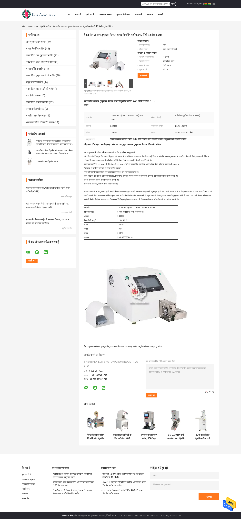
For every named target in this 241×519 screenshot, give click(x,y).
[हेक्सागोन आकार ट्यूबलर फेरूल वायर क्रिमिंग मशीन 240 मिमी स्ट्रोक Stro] (107, 59)
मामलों (160, 14)
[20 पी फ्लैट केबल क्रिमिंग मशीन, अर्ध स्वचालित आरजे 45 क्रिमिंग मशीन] (202, 420)
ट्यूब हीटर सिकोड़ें (34, 82)
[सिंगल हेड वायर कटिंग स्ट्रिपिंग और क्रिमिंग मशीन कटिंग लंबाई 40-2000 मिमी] (95, 420)
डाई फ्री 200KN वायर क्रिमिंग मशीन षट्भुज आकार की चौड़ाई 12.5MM (123, 475)
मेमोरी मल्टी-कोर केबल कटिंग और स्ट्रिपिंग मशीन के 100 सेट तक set (73, 484)
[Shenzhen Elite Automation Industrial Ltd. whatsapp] (39, 252)
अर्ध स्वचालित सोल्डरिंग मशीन (40, 122)
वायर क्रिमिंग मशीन (43, 26)
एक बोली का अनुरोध (194, 4)
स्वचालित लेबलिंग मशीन (37, 102)
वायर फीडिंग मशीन (34, 68)
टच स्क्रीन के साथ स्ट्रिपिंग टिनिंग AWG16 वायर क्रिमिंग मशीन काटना (122, 492)
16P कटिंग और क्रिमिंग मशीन (47, 161)
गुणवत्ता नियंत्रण (123, 14)
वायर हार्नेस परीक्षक (35, 108)
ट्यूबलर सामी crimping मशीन (98, 346)
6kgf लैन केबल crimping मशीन (150, 346)
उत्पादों (78, 14)
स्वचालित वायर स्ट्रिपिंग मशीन (40, 62)
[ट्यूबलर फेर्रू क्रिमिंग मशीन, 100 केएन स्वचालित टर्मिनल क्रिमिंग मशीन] (149, 420)
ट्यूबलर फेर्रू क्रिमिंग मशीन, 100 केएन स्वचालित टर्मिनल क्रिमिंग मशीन (149, 437)
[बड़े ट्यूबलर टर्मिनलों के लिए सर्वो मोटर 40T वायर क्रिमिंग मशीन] (122, 420)
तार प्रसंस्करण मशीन (36, 41)
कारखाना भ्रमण (105, 14)
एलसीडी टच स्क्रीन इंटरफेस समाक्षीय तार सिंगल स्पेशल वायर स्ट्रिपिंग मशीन (72, 475)
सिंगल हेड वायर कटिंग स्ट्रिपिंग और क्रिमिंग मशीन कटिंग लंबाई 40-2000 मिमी (95, 437)
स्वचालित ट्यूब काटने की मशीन (40, 75)
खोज (172, 4)
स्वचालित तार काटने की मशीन (40, 88)
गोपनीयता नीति (67, 515)
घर (69, 14)
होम (23, 26)
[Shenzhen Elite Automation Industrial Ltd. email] (30, 252)
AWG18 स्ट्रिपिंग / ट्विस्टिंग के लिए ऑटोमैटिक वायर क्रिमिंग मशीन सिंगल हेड (124, 484)
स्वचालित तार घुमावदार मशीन (39, 55)
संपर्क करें (138, 14)
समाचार (150, 14)
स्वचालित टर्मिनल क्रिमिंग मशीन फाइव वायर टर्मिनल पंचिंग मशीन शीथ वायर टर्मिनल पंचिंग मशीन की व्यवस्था (54, 153)
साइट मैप (26, 498)
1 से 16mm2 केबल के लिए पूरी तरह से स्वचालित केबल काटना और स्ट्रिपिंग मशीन (73, 492)
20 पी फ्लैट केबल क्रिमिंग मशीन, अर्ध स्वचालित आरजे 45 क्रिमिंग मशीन (202, 437)
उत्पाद (30, 26)
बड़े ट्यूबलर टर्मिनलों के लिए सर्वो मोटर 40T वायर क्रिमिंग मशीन (122, 437)
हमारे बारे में (90, 14)
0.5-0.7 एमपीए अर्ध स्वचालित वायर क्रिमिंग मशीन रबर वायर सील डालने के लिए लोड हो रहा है (175, 437)
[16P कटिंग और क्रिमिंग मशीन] (29, 161)
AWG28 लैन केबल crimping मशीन (123, 346)
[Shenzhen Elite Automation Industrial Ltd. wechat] (48, 252)
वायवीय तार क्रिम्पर (35, 115)
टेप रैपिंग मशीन (33, 95)
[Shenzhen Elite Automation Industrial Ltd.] (40, 14)
